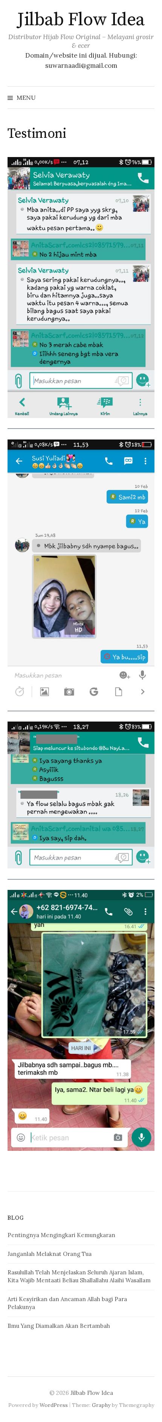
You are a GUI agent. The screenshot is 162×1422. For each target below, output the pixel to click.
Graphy (101, 1405)
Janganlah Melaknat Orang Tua (50, 1253)
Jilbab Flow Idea (80, 20)
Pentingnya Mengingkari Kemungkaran (61, 1235)
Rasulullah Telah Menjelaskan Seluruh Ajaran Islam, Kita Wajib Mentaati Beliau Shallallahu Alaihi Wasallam (79, 1276)
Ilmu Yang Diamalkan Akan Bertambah (59, 1325)
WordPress (54, 1405)
